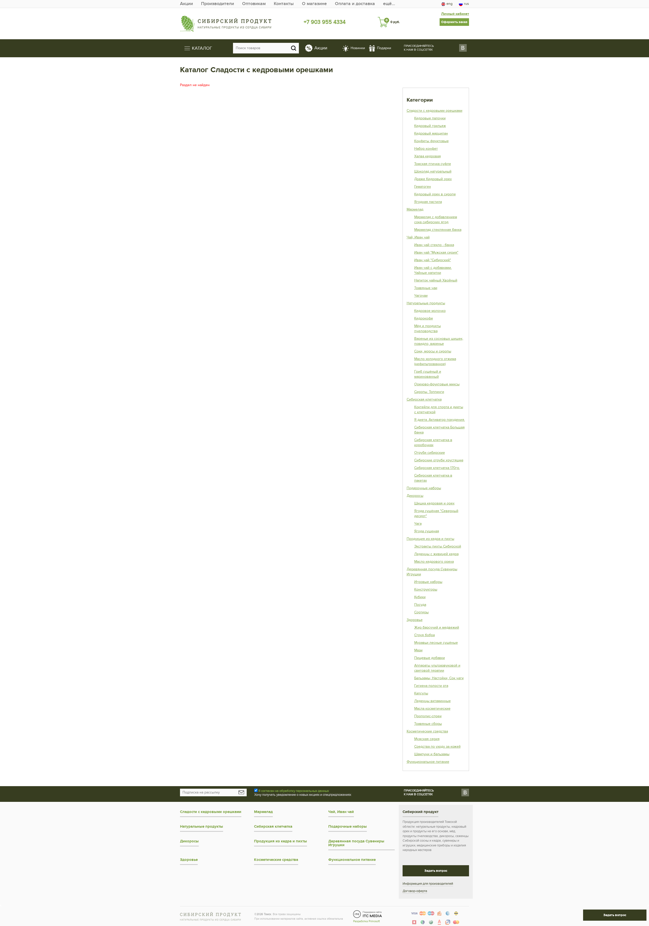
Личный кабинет (455, 14)
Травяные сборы (428, 724)
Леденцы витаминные (432, 701)
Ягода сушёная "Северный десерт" (436, 513)
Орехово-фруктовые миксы (437, 384)
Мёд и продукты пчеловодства (427, 328)
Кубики (420, 597)
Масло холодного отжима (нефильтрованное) (435, 361)
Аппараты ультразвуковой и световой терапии (437, 668)
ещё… (389, 3)
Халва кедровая (427, 156)
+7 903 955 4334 (325, 22)
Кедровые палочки (430, 118)
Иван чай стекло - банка (434, 245)
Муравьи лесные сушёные (436, 642)
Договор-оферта (415, 891)
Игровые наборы (428, 582)
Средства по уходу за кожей (437, 746)
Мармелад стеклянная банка (437, 230)
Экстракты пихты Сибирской (437, 546)
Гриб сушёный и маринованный (427, 374)
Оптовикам (254, 3)
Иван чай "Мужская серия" (436, 252)
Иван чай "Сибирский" (432, 260)
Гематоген (422, 186)
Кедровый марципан (431, 133)
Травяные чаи (425, 288)
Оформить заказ (454, 22)
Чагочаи (421, 295)
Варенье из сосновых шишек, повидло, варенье (438, 341)
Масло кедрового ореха (434, 561)
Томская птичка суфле (432, 164)
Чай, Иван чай (418, 237)
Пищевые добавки (429, 658)
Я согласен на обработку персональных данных (293, 791)
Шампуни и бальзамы (431, 754)
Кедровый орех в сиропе (435, 194)
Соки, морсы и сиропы (432, 351)
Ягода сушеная (426, 531)
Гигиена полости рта (431, 686)
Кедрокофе (423, 318)
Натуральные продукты (426, 303)
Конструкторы (425, 589)
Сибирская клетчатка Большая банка (439, 429)
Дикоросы (415, 496)
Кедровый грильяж (430, 126)
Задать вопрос (435, 871)
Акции (186, 3)
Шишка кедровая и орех (434, 503)
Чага (418, 523)
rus (466, 4)
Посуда (420, 604)
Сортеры (421, 612)
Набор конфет (426, 148)
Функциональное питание (428, 762)
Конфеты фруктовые (431, 141)
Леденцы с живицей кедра (436, 554)
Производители (217, 3)
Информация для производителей (428, 884)
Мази (418, 650)
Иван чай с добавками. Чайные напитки (433, 270)
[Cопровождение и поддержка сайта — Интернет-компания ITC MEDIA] (367, 914)
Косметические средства (427, 731)
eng (449, 4)
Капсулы (421, 693)
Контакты (284, 3)
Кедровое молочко (430, 311)
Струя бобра (424, 635)
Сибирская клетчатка (424, 399)
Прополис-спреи (428, 716)
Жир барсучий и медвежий (436, 627)
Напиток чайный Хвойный (435, 280)
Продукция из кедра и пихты (430, 539)
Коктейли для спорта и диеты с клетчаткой (438, 409)
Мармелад (415, 209)
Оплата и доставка (355, 3)
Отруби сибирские (429, 452)
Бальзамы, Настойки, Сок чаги (439, 678)
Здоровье (415, 620)
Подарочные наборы (424, 488)
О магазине (314, 3)
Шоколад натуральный (433, 171)
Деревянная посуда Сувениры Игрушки (432, 571)
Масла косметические (432, 708)
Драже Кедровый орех (433, 179)
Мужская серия (427, 739)
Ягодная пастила (428, 202)
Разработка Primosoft (366, 921)
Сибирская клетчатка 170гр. (437, 468)
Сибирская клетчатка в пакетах (433, 478)
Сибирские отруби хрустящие (438, 460)
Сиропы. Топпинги (429, 392)
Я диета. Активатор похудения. (439, 420)
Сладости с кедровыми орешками (434, 110)
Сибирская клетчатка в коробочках (433, 442)
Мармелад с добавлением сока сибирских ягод (435, 219)
